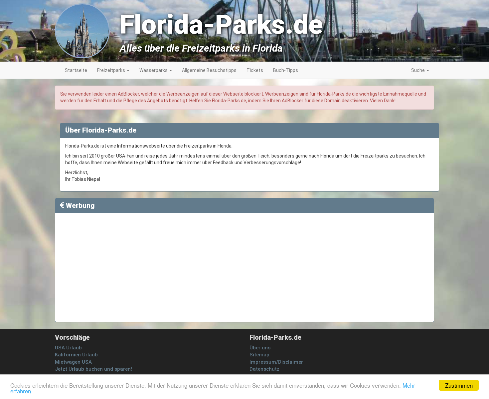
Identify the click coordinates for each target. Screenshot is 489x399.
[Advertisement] (459, 183)
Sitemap (259, 355)
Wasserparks (154, 70)
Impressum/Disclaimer (276, 362)
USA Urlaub (68, 348)
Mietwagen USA (73, 362)
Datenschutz (264, 369)
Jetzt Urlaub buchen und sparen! (93, 369)
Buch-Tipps (285, 70)
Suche (418, 70)
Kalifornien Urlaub (76, 355)
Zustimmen (459, 385)
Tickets (254, 70)
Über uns (259, 348)
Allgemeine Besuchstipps (209, 70)
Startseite (76, 70)
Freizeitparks (111, 70)
